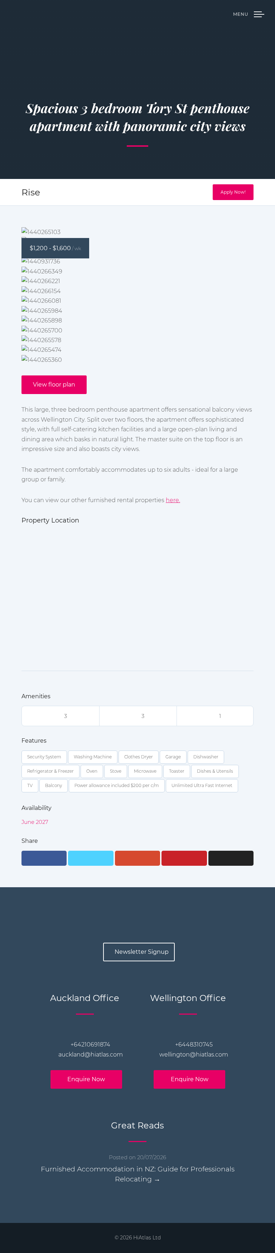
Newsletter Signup (142, 951)
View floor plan (54, 384)
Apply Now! (233, 192)
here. (173, 500)
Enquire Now (86, 1079)
